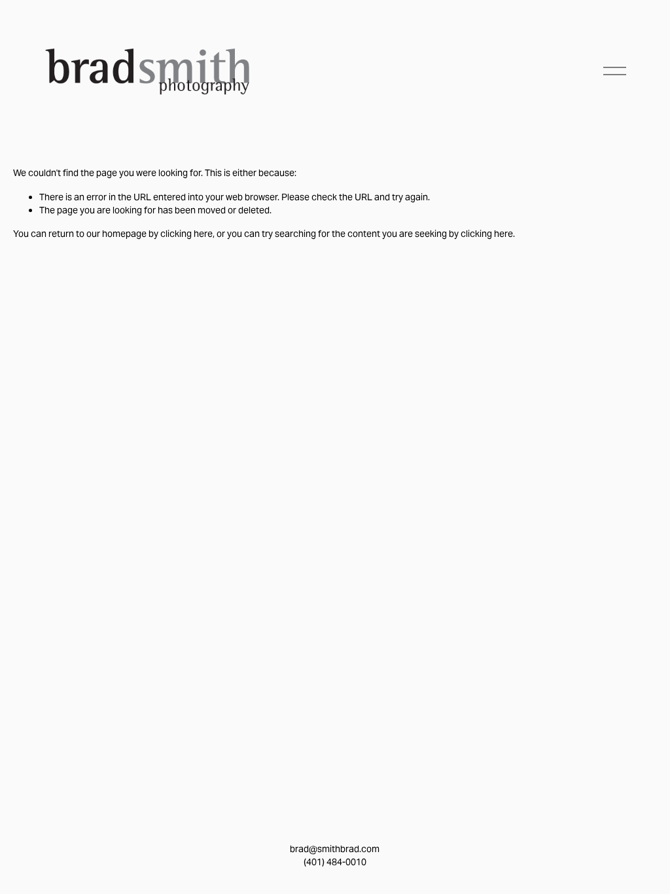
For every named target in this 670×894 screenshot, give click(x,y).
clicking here (186, 234)
